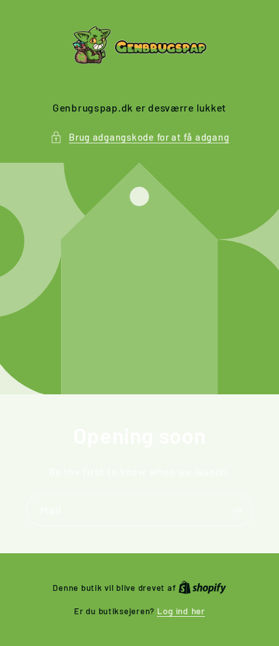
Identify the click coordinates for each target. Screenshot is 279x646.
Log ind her (181, 610)
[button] (140, 137)
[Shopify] (202, 587)
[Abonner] (237, 510)
